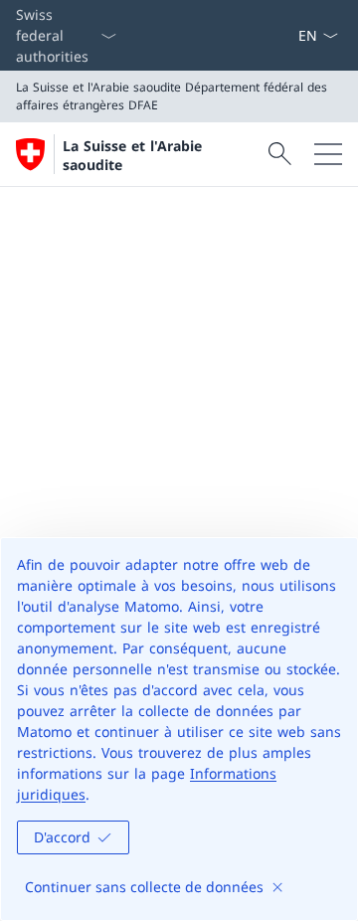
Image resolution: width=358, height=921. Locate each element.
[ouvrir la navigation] (328, 154)
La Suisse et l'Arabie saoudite (132, 155)
